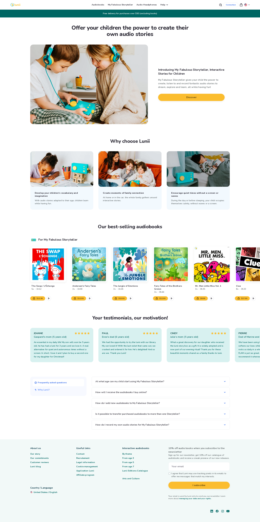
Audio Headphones (146, 4)
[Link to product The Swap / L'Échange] (48, 264)
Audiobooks (98, 4)
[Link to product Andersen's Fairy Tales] (89, 264)
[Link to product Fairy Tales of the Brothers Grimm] (171, 264)
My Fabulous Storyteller (120, 4)
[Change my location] (247, 4)
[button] (241, 4)
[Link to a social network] (212, 511)
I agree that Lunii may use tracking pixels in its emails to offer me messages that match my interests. (198, 475)
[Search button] (220, 4)
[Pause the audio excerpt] (49, 298)
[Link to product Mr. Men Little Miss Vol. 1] (212, 264)
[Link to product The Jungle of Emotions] (130, 264)
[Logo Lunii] (15, 5)
